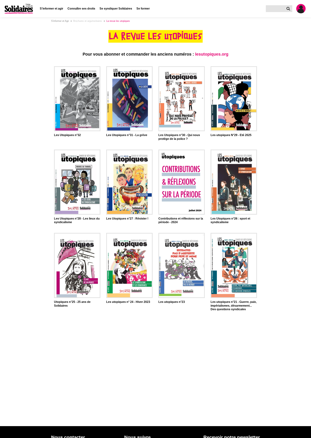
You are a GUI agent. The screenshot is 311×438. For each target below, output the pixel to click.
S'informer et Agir (60, 21)
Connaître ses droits (81, 8)
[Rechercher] (289, 8)
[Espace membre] (302, 8)
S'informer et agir (51, 8)
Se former (143, 8)
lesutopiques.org (211, 54)
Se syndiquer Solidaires (116, 8)
